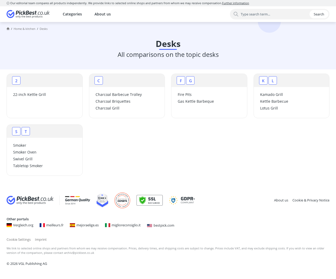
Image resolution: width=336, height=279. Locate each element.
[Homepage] (8, 28)
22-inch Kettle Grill (29, 94)
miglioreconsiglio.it (126, 225)
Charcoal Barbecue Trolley (119, 94)
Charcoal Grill (107, 108)
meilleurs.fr (55, 225)
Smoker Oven (24, 152)
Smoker (19, 145)
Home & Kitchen (24, 29)
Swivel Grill (23, 158)
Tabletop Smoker (28, 165)
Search (319, 14)
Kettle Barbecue (274, 101)
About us (102, 14)
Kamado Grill (271, 94)
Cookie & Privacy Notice (310, 200)
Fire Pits (185, 94)
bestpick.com (164, 225)
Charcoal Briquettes (113, 101)
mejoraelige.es (87, 225)
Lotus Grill (269, 108)
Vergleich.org (23, 225)
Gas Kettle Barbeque (196, 101)
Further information (235, 3)
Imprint (41, 239)
